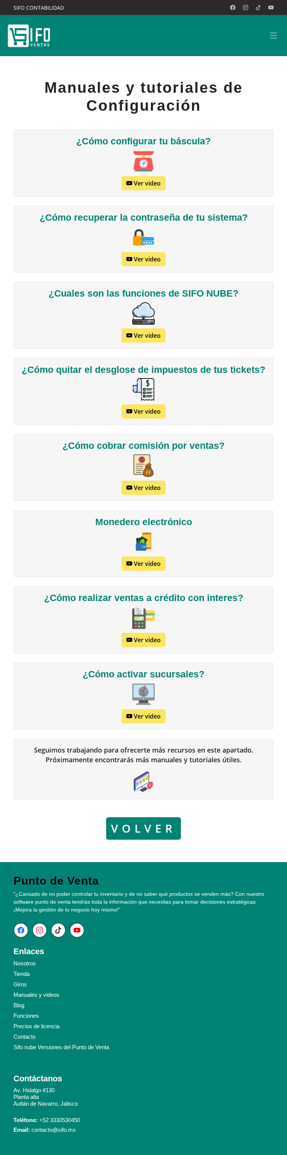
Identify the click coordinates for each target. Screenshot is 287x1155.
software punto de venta (42, 902)
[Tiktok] (258, 7)
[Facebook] (232, 7)
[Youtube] (271, 7)
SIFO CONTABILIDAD (38, 7)
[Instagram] (245, 7)
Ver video (146, 183)
